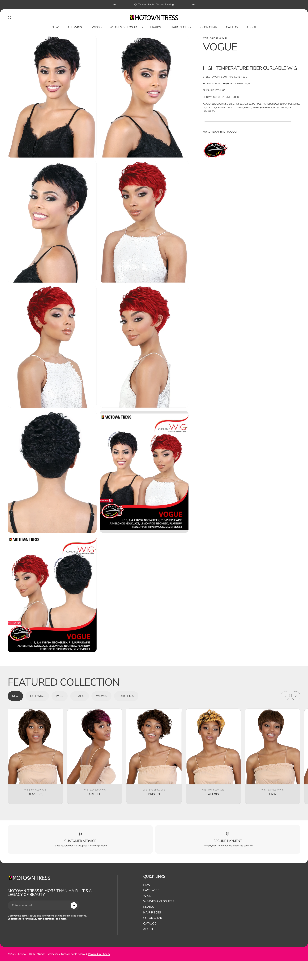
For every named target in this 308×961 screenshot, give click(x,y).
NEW (146, 885)
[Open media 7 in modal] (52, 472)
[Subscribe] (74, 905)
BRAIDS (148, 907)
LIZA (272, 794)
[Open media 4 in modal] (144, 222)
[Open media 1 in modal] (52, 97)
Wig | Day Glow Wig (35, 790)
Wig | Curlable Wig (215, 38)
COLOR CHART (153, 918)
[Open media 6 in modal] (144, 347)
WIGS (147, 896)
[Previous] (114, 4)
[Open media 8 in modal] (144, 472)
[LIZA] (272, 746)
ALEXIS (213, 794)
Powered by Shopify (99, 954)
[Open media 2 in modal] (144, 97)
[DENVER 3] (35, 746)
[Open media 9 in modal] (52, 594)
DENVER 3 (35, 794)
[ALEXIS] (213, 746)
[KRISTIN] (154, 746)
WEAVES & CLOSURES (158, 901)
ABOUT (148, 929)
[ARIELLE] (94, 746)
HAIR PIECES (152, 912)
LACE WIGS (151, 890)
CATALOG (150, 923)
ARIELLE (94, 794)
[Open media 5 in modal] (52, 347)
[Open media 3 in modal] (52, 222)
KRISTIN (154, 794)
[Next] (193, 4)
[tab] (15, 696)
